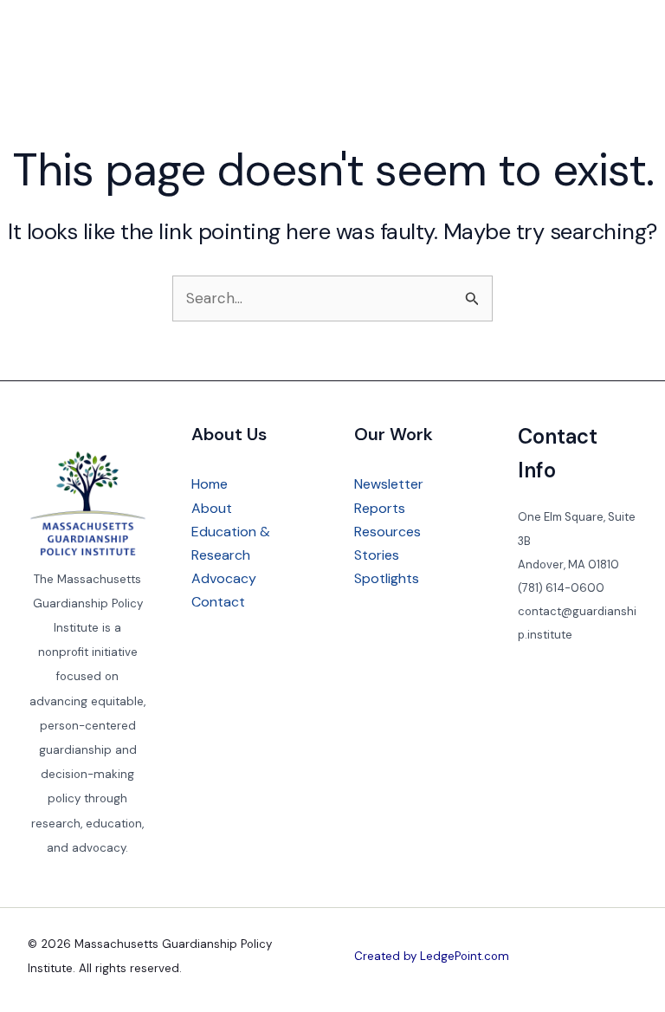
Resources (387, 531)
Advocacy (223, 578)
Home (209, 484)
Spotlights (386, 578)
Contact (218, 602)
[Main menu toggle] (618, 43)
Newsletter (388, 484)
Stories (376, 555)
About (211, 508)
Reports (379, 508)
